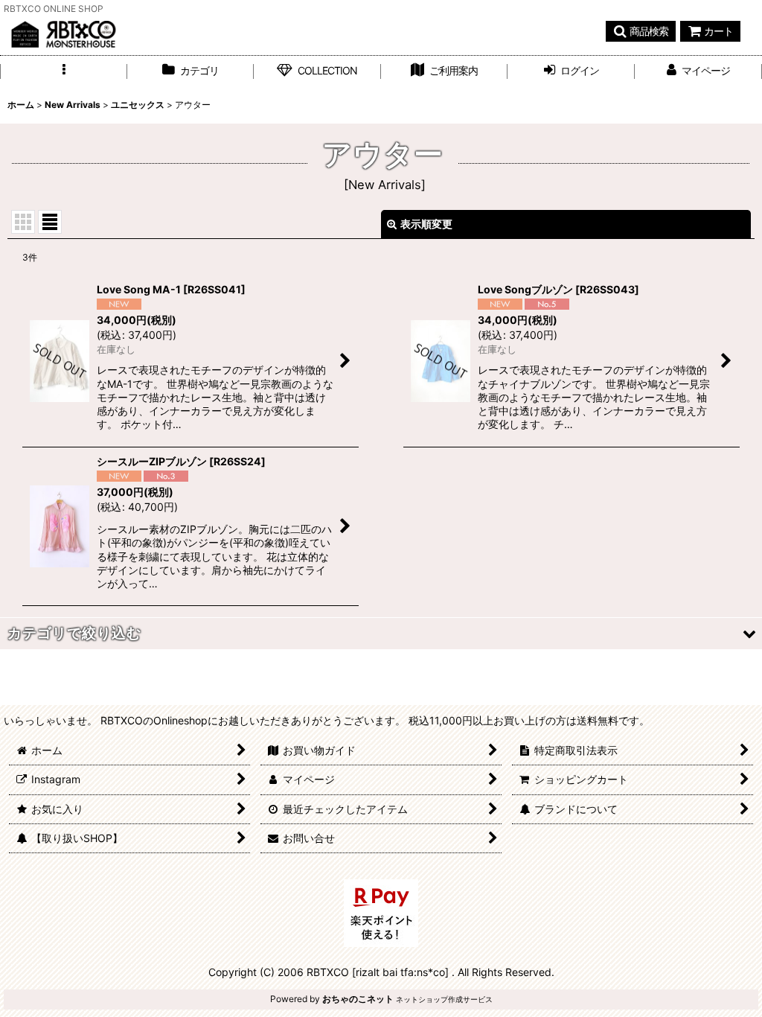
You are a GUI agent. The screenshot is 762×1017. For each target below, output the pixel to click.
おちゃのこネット (358, 998)
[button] (641, 31)
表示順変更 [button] (426, 223)
